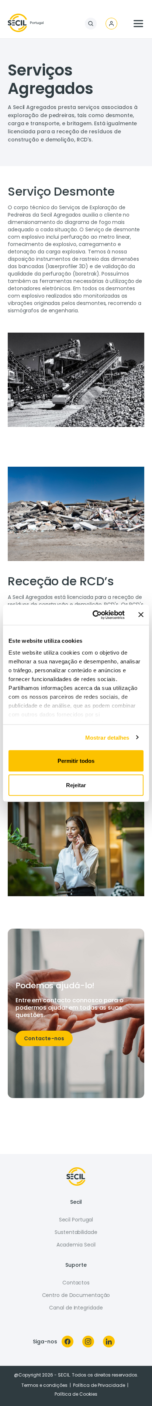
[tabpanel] (76, 253)
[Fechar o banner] (141, 614)
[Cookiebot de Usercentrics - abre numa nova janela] (94, 615)
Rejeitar (76, 785)
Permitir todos (76, 761)
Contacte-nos (44, 1038)
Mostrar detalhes (107, 737)
